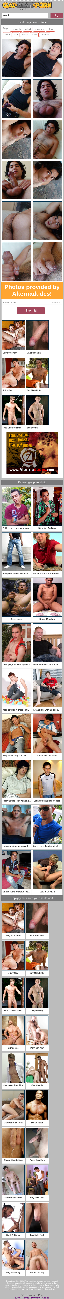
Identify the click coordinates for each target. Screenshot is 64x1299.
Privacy (35, 1297)
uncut (34, 34)
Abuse (45, 1297)
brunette (45, 34)
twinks (25, 34)
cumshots (16, 29)
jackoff (28, 29)
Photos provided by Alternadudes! (32, 290)
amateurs (39, 29)
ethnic (50, 29)
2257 (17, 1297)
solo (16, 34)
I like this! (30, 310)
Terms (25, 1297)
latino (7, 34)
